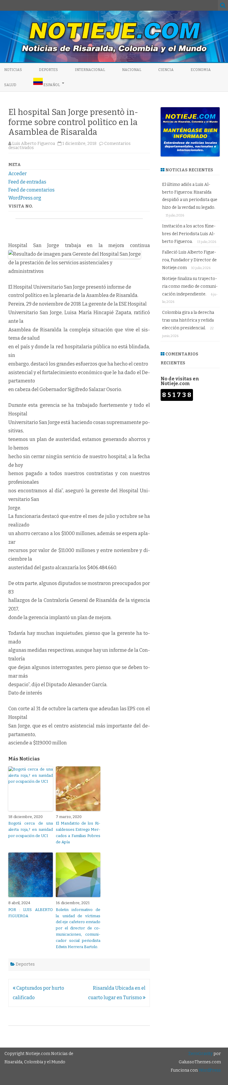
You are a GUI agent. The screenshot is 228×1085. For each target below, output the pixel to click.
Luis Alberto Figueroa (33, 143)
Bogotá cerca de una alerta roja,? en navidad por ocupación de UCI (30, 829)
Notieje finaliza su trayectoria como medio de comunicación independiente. (190, 286)
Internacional (90, 70)
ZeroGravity (200, 1053)
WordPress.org (24, 198)
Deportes (48, 70)
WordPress (209, 1070)
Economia (201, 70)
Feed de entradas (27, 182)
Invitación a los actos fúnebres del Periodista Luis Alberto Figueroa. (189, 234)
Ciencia (166, 70)
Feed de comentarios (31, 190)
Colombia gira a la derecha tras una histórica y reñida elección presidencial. (188, 320)
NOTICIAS (13, 70)
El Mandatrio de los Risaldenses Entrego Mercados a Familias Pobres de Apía (78, 832)
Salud (10, 85)
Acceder (17, 173)
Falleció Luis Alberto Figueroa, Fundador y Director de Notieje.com (189, 260)
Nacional (131, 70)
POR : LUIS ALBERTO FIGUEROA (30, 912)
